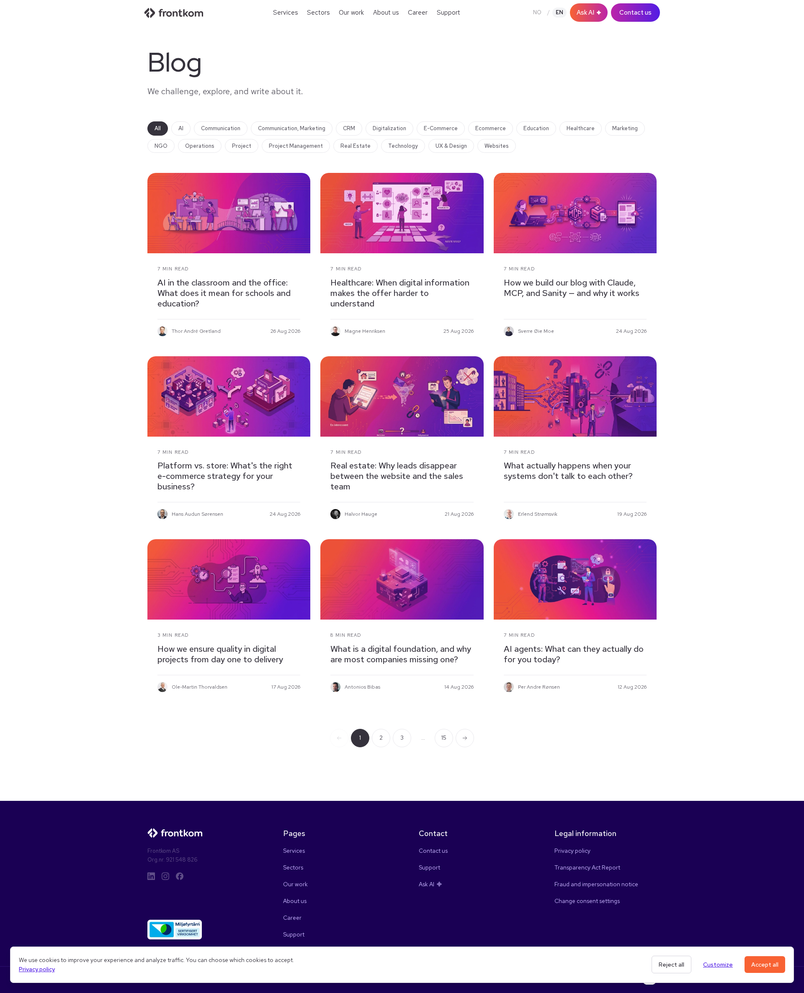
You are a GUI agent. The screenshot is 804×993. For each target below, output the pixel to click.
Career (418, 12)
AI (180, 128)
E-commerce (441, 128)
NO (537, 12)
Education (536, 128)
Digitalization (389, 128)
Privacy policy (37, 969)
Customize (718, 964)
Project (241, 145)
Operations (199, 145)
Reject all (671, 964)
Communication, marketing (291, 128)
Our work (351, 12)
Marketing (625, 128)
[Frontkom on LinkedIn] (151, 876)
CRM (349, 128)
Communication (220, 128)
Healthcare (581, 128)
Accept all (764, 964)
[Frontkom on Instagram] (165, 876)
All (158, 128)
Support (448, 12)
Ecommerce (490, 128)
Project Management (296, 145)
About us (386, 12)
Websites (496, 145)
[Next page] (465, 738)
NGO (161, 145)
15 (443, 737)
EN (559, 12)
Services (285, 12)
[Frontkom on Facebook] (179, 876)
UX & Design (451, 145)
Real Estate (355, 145)
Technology (403, 145)
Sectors (318, 12)
